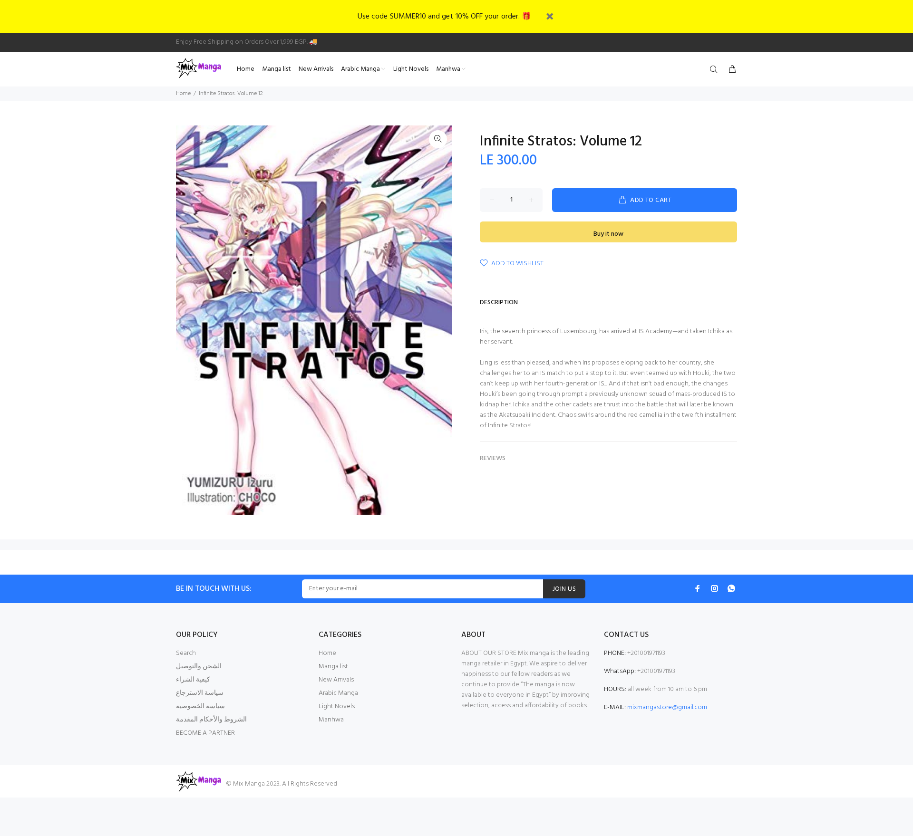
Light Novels (337, 706)
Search (186, 653)
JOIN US (564, 589)
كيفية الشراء (193, 679)
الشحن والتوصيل (199, 666)
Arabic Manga (338, 693)
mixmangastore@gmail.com (667, 707)
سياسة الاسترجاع (199, 693)
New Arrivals (336, 679)
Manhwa (331, 719)
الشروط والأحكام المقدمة (211, 719)
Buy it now (608, 234)
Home (183, 93)
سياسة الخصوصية (200, 706)
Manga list (333, 666)
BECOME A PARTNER (205, 733)
